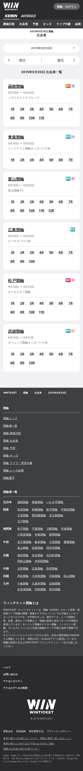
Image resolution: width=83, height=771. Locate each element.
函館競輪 (16, 86)
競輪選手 (9, 478)
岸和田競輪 (42, 561)
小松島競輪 (39, 576)
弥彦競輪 (23, 509)
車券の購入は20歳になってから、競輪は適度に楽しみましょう (37, 738)
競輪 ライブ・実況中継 (17, 463)
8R (12, 118)
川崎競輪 (52, 528)
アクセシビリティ (13, 681)
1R (13, 109)
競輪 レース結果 (13, 470)
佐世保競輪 (24, 589)
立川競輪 (23, 521)
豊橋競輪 (69, 542)
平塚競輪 (66, 528)
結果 (78, 24)
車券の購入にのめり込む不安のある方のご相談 (28, 743)
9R (22, 118)
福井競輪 (23, 555)
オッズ (47, 24)
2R (22, 109)
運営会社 (8, 731)
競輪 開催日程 (12, 433)
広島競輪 (16, 229)
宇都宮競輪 (68, 509)
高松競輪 (23, 576)
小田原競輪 (24, 534)
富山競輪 (16, 179)
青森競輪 (16, 137)
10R (32, 118)
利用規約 (21, 731)
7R (70, 109)
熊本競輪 (54, 589)
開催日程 (9, 24)
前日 (22, 60)
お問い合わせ (10, 674)
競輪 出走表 (10, 440)
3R (32, 109)
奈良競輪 (37, 555)
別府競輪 (40, 589)
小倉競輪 (23, 583)
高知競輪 (54, 576)
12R (51, 210)
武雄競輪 (16, 331)
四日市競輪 (53, 547)
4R (41, 109)
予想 (35, 24)
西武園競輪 (39, 515)
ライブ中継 (63, 24)
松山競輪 (69, 576)
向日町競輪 (53, 555)
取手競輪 (52, 509)
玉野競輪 (23, 568)
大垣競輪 (54, 542)
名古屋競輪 (24, 542)
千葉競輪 (37, 528)
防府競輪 (52, 568)
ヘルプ (6, 667)
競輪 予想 (9, 448)
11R (41, 118)
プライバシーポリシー (59, 731)
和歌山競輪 (24, 561)
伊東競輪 (40, 534)
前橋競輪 (37, 509)
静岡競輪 (54, 534)
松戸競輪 (16, 280)
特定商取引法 (36, 731)
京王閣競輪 (56, 515)
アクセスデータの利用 (15, 687)
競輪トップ (10, 418)
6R (61, 109)
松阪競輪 (37, 547)
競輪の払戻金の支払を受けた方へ (21, 748)
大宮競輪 (23, 515)
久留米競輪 (39, 583)
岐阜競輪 (40, 542)
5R (51, 109)
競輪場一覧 (10, 425)
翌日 (60, 60)
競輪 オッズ (10, 455)
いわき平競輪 (54, 502)
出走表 (23, 24)
